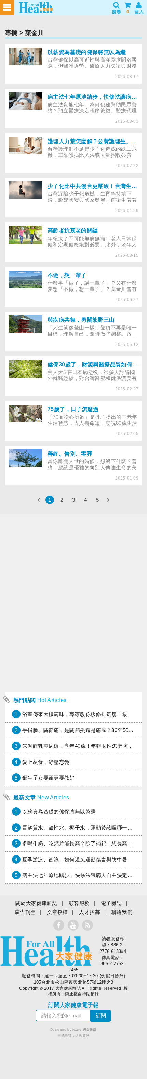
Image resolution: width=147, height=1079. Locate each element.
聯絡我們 (122, 912)
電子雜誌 (111, 903)
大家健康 (46, 951)
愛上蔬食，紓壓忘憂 (45, 762)
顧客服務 (79, 903)
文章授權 (57, 912)
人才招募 (89, 912)
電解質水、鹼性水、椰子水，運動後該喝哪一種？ (80, 828)
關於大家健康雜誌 (36, 903)
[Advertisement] (73, 646)
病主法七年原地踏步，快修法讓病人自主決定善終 (80, 875)
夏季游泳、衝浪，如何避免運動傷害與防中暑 (75, 859)
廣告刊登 (25, 912)
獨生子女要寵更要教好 (48, 778)
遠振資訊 (82, 1035)
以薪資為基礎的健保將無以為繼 (59, 811)
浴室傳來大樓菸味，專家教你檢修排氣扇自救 (75, 714)
